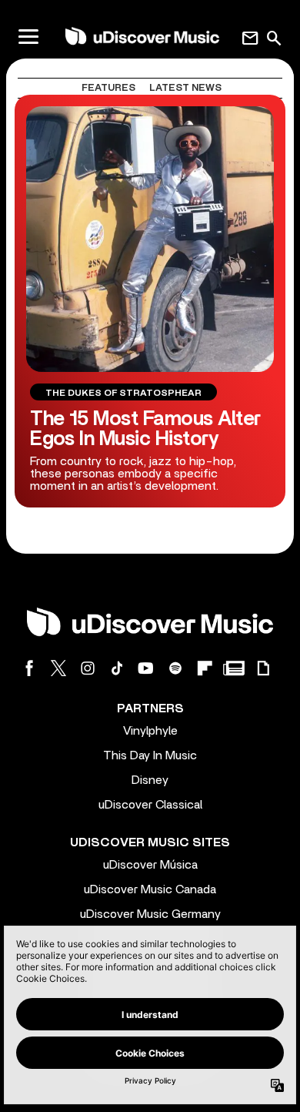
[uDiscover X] (58, 668)
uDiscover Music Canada (150, 889)
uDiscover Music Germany (150, 914)
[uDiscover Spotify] (175, 668)
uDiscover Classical (150, 805)
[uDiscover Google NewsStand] (234, 668)
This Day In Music (150, 755)
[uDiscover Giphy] (263, 668)
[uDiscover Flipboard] (204, 668)
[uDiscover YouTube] (146, 668)
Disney (150, 780)
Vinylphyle (150, 731)
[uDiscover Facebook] (29, 668)
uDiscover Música (150, 865)
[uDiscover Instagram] (87, 668)
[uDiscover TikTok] (117, 668)
